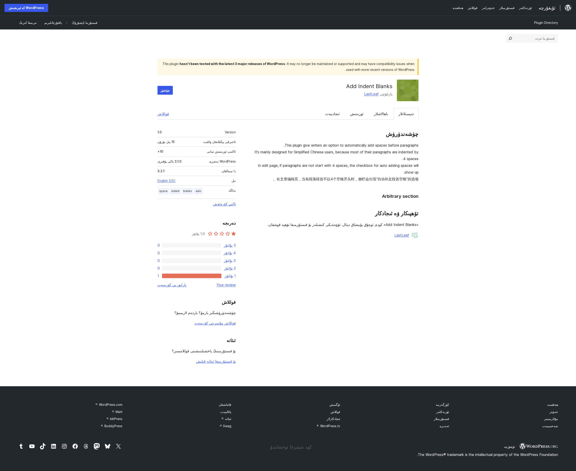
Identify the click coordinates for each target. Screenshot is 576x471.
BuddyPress (111, 426)
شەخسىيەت (550, 426)
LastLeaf (371, 94)
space (163, 191)
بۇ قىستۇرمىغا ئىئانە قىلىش (216, 361)
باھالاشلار (381, 114)
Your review (226, 285)
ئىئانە (226, 419)
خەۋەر (553, 412)
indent (175, 191)
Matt (117, 412)
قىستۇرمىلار (441, 419)
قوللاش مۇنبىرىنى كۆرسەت (215, 323)
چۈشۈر (165, 90)
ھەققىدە (552, 404)
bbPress (114, 419)
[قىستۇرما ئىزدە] (510, 38)
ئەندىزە (444, 426)
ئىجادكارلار (333, 419)
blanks (187, 191)
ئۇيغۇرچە (509, 447)
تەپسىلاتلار (406, 114)
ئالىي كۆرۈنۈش (224, 204)
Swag (225, 426)
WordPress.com (108, 404)
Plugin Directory (546, 23)
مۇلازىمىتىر (551, 419)
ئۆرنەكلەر (442, 412)
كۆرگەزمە (442, 404)
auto (198, 191)
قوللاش (163, 114)
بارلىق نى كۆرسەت (172, 285)
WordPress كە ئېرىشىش (26, 8)
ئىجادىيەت (332, 114)
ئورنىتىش (356, 114)
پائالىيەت (225, 412)
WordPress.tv (328, 426)
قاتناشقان (225, 404)
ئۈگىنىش (334, 404)
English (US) (167, 181)
